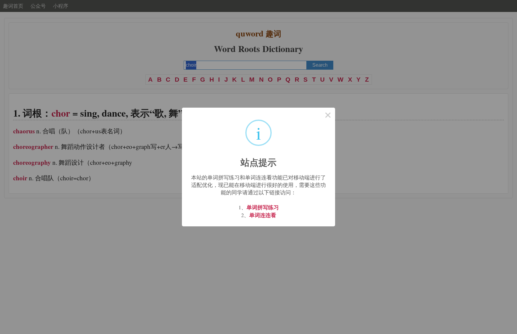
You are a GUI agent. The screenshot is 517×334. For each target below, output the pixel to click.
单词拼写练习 (263, 207)
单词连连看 (262, 215)
